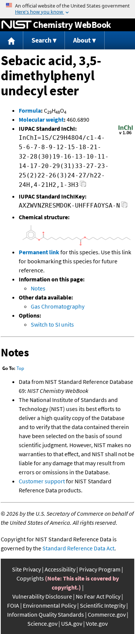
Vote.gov (97, 623)
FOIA (13, 605)
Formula (30, 110)
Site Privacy (26, 569)
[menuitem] (11, 40)
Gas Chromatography (57, 306)
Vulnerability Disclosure (42, 596)
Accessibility (60, 569)
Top (20, 368)
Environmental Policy (49, 605)
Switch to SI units (52, 324)
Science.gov (42, 623)
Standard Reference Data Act (78, 548)
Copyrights (30, 578)
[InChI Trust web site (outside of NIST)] (125, 133)
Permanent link (39, 252)
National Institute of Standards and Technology (17, 25)
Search (41, 40)
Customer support (42, 481)
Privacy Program (99, 569)
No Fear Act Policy (98, 596)
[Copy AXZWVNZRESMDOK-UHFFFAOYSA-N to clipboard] (124, 206)
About (82, 40)
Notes (38, 288)
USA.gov (71, 623)
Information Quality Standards (45, 614)
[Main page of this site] (11, 40)
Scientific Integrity (102, 605)
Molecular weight (41, 119)
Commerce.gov (107, 614)
